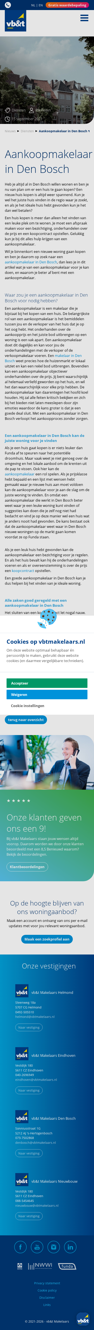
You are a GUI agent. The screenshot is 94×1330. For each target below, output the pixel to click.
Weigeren (19, 694)
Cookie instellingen (27, 705)
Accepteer (19, 683)
